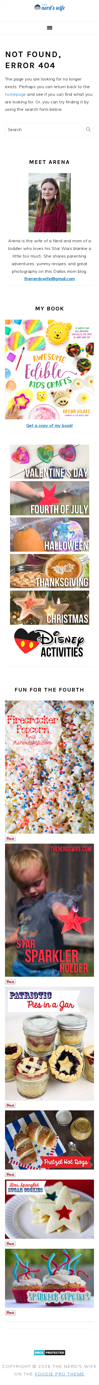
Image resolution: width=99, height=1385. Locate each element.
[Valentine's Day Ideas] (49, 477)
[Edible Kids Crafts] (49, 417)
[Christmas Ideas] (49, 623)
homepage (15, 94)
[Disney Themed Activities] (49, 659)
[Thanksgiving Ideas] (49, 586)
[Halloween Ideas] (49, 550)
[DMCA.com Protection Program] (49, 1358)
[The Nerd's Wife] (49, 14)
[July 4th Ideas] (49, 513)
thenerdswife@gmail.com (49, 278)
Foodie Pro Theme (59, 1374)
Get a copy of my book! (49, 425)
